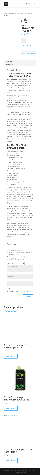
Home (5, 13)
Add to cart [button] (11, 356)
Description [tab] (9, 61)
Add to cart (27, 45)
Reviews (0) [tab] (9, 64)
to (11, 126)
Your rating (11, 263)
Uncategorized (12, 13)
